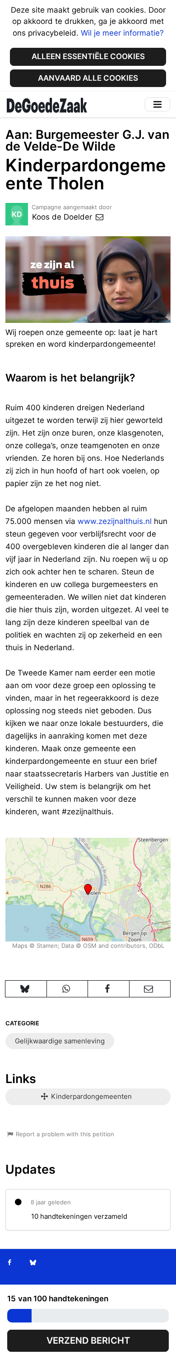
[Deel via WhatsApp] (67, 988)
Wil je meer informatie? (122, 32)
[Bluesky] (32, 1262)
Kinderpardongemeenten (90, 1096)
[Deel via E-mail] (150, 988)
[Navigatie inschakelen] (157, 104)
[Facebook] (9, 1262)
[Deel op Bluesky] (26, 988)
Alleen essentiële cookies (88, 56)
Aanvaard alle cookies (88, 78)
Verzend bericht (88, 1340)
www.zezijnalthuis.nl (115, 521)
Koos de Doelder (63, 216)
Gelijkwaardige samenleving (60, 1041)
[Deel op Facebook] (109, 988)
